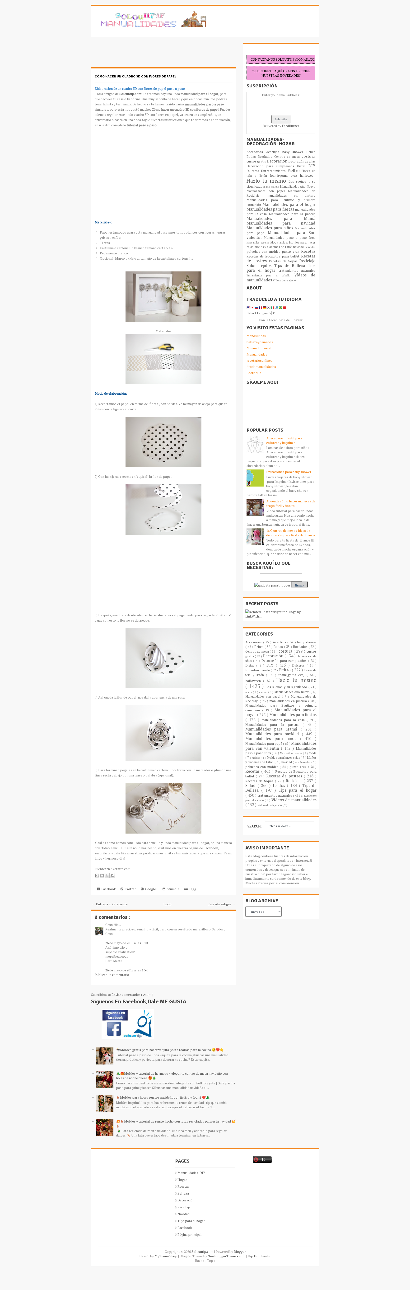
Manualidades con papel (267, 191)
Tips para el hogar (298, 790)
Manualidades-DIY (191, 1172)
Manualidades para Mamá (281, 218)
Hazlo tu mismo (268, 180)
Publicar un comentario (112, 974)
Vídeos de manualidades (294, 800)
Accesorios (256, 151)
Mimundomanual (259, 348)
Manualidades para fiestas (271, 209)
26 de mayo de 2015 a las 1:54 (126, 970)
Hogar (182, 1179)
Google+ (151, 889)
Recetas (308, 251)
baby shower (294, 151)
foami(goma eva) (285, 175)
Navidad (183, 1214)
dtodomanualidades (261, 366)
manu (267, 186)
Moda (274, 242)
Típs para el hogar (191, 1220)
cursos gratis (257, 161)
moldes (284, 242)
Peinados (310, 247)
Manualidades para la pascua (292, 214)
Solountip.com (130, 93)
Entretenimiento (274, 170)
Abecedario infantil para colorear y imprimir (284, 440)
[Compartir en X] (107, 875)
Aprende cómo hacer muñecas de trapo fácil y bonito (290, 503)
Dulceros (254, 171)
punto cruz (291, 251)
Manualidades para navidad (281, 223)
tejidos (266, 265)
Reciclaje (307, 260)
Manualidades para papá (264, 743)
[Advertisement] (129, 54)
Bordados (266, 156)
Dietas (302, 166)
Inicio (167, 904)
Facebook (211, 848)
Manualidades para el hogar (288, 204)
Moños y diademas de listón (274, 247)
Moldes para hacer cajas (284, 758)
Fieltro (295, 170)
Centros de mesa (288, 157)
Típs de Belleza (291, 265)
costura (308, 156)
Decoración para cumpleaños (272, 166)
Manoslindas (256, 336)
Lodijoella (254, 372)
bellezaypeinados (260, 342)
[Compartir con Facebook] (112, 875)
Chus (109, 924)
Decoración (277, 161)
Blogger (296, 320)
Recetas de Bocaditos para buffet (274, 256)
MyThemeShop (166, 1256)
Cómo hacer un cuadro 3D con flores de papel (135, 76)
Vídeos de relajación (285, 280)
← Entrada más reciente (109, 904)
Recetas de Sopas (284, 261)
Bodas (252, 156)
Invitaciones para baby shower (288, 471)
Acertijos (274, 151)
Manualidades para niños (271, 227)
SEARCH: (254, 826)
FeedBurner (290, 125)
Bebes (310, 151)
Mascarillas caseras (258, 242)
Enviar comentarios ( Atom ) (132, 994)
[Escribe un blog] (102, 875)
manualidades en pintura (290, 195)
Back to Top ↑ (205, 1260)
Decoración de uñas (301, 161)
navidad (299, 247)
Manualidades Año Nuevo (297, 187)
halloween (307, 175)
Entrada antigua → (222, 904)
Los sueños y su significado (287, 687)
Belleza (183, 1193)
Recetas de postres (285, 776)
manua (275, 186)
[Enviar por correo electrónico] (96, 875)
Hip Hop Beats (259, 1256)
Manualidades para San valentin (281, 235)
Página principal (189, 1234)
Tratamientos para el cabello (270, 275)
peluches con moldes (264, 251)
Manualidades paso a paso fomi (289, 237)
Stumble (172, 889)
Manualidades (257, 354)
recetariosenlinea (259, 360)
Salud (253, 265)
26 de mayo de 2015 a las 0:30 (126, 943)
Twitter (129, 889)
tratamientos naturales (297, 270)
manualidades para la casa (284, 719)
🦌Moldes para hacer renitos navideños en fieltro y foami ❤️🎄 (163, 1097)
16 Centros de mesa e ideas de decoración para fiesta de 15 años (290, 532)
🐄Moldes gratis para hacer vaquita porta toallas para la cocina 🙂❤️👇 (170, 1049)
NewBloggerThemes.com (227, 1256)
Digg (192, 889)
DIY (311, 165)
